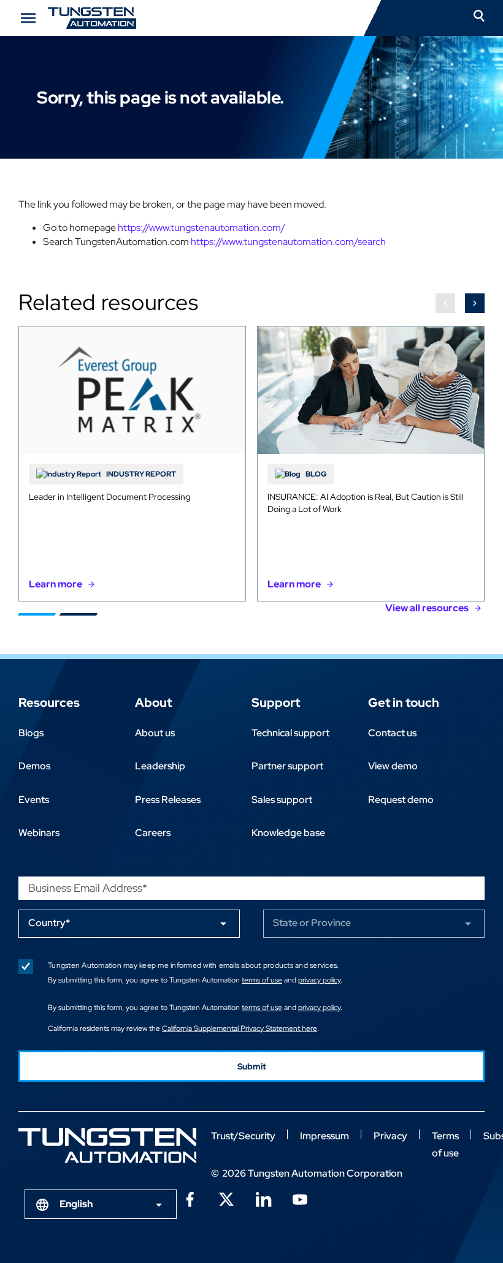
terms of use (262, 980)
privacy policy (319, 980)
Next (475, 303)
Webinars (39, 832)
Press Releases (168, 799)
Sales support (282, 799)
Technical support (290, 732)
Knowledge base (288, 832)
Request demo (401, 799)
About (153, 703)
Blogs (31, 732)
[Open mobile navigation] (28, 18)
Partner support (287, 766)
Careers (153, 832)
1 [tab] (37, 614)
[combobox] (101, 1204)
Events (33, 799)
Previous (445, 303)
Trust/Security (243, 1135)
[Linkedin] (263, 1198)
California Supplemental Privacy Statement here (239, 1028)
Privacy (390, 1135)
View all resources (427, 607)
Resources (49, 703)
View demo (393, 766)
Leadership (160, 766)
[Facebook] (189, 1198)
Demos (34, 766)
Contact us (392, 732)
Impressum (324, 1135)
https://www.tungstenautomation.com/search (288, 241)
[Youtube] (300, 1198)
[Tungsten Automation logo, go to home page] (107, 1145)
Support (276, 703)
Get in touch (403, 703)
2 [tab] (79, 614)
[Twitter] (226, 1198)
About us (155, 732)
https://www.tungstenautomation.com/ (201, 227)
